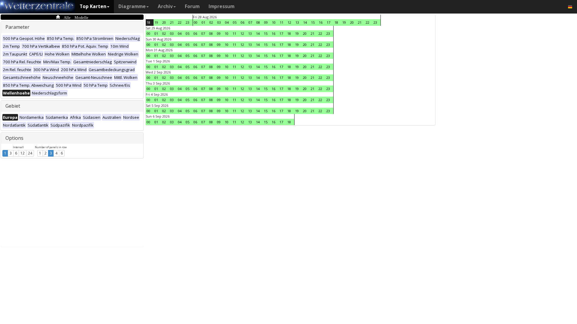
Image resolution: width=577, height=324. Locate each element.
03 (219, 22)
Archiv (165, 6)
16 (320, 22)
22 (180, 22)
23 (187, 22)
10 (274, 22)
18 (148, 22)
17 (328, 22)
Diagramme (132, 6)
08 (258, 22)
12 (22, 153)
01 (203, 22)
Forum (192, 6)
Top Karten (93, 6)
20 (164, 22)
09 (266, 22)
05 (235, 22)
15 (313, 22)
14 (305, 22)
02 (211, 22)
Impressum (221, 6)
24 (30, 153)
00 (195, 22)
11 (281, 22)
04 (227, 22)
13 (297, 22)
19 (156, 22)
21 (172, 22)
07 (250, 22)
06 (242, 22)
